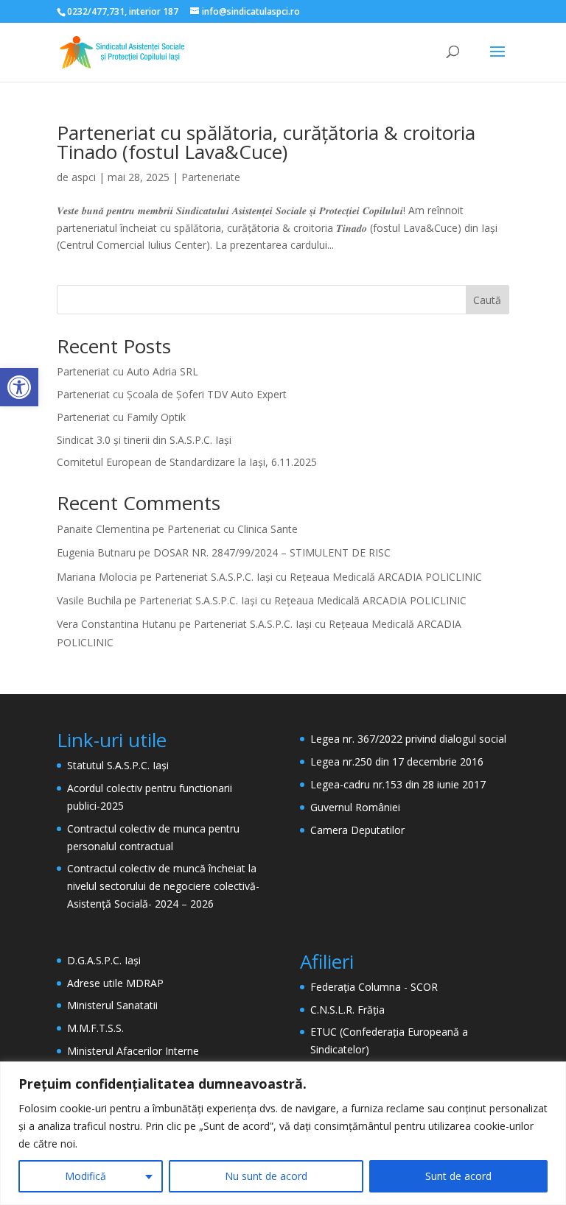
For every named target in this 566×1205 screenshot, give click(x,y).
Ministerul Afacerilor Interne (133, 1051)
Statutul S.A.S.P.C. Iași (118, 765)
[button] (19, 387)
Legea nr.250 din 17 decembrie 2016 (396, 761)
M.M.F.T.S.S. (95, 1028)
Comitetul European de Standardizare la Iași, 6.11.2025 (187, 462)
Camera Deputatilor (357, 830)
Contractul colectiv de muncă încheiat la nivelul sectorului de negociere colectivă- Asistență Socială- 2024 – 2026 (163, 886)
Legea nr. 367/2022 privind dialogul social (408, 739)
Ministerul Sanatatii (112, 1005)
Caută (487, 300)
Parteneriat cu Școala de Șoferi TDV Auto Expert (172, 394)
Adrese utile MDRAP (115, 983)
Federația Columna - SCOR (374, 987)
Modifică (85, 1176)
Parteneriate (210, 177)
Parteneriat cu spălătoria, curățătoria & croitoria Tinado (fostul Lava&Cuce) (266, 142)
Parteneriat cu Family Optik (121, 417)
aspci (83, 177)
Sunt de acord (458, 1176)
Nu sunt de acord (266, 1176)
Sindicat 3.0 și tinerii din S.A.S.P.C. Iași (144, 440)
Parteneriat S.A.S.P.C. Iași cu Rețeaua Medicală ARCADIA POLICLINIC (318, 577)
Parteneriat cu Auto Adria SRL (127, 371)
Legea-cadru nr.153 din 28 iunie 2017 (398, 784)
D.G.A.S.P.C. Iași (104, 960)
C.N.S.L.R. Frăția (347, 1010)
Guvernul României (355, 807)
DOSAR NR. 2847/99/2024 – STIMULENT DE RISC (272, 552)
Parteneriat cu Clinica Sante (232, 529)
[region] (283, 1133)
